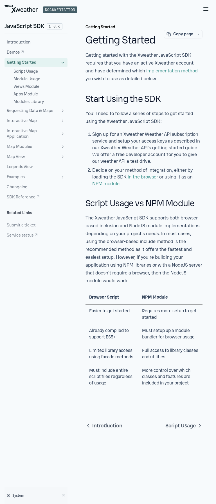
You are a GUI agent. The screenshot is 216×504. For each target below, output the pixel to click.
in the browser (143, 177)
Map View (16, 156)
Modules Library (29, 101)
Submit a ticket (21, 225)
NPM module (106, 184)
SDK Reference (21, 197)
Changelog (17, 187)
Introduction (19, 42)
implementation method (172, 71)
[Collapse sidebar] (64, 496)
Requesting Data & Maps (30, 110)
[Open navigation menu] (206, 9)
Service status (20, 235)
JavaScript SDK (24, 26)
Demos (13, 52)
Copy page (183, 34)
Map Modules (19, 146)
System (18, 495)
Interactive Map (22, 120)
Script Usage (26, 71)
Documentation (60, 10)
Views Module (26, 86)
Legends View (20, 166)
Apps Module (26, 94)
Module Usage (27, 79)
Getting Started (22, 62)
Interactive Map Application (22, 133)
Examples (16, 177)
